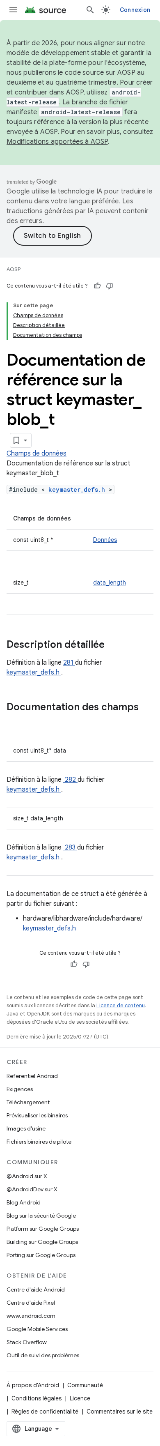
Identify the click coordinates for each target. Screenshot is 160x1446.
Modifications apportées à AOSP (57, 142)
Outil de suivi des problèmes (43, 1355)
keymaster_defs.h (78, 489)
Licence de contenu (120, 1005)
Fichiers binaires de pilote (39, 1141)
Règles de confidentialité (44, 1411)
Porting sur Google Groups (41, 1255)
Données (105, 539)
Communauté (85, 1385)
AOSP (14, 269)
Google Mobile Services (37, 1329)
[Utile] (97, 286)
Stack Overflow (27, 1342)
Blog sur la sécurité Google (41, 1215)
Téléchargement (28, 1102)
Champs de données (36, 453)
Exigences (20, 1089)
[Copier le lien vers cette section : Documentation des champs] (15, 721)
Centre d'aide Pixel (31, 1302)
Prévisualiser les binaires (37, 1115)
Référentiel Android (32, 1076)
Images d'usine (26, 1128)
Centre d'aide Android (36, 1289)
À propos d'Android (33, 1385)
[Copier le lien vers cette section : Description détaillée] (115, 645)
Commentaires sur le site (120, 1411)
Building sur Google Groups (42, 1242)
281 (69, 663)
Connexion (135, 10)
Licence (80, 1398)
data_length (109, 582)
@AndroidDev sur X (32, 1189)
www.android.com (31, 1315)
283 (70, 847)
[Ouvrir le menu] (13, 10)
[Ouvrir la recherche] (90, 10)
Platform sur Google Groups (43, 1228)
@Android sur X (27, 1176)
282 (70, 780)
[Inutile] (109, 286)
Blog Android (24, 1202)
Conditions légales (36, 1398)
